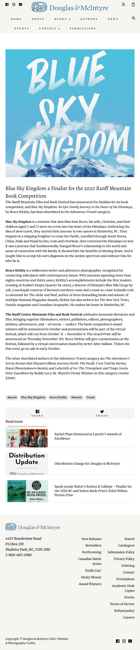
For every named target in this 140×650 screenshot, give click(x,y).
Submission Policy (121, 552)
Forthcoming (91, 552)
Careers (129, 617)
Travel (90, 397)
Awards (12, 397)
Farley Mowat (91, 577)
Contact (48, 28)
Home (16, 19)
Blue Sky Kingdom (33, 397)
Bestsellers (93, 545)
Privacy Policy (124, 559)
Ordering (128, 566)
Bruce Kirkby (58, 397)
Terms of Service (122, 604)
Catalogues (126, 545)
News (113, 19)
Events (22, 28)
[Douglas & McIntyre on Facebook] (118, 641)
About (38, 19)
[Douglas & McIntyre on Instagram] (124, 641)
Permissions (125, 579)
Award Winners (90, 584)
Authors (89, 19)
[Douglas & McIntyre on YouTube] (130, 641)
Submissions (83, 28)
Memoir (76, 397)
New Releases (91, 539)
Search (130, 539)
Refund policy (124, 611)
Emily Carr (93, 571)
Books (62, 19)
